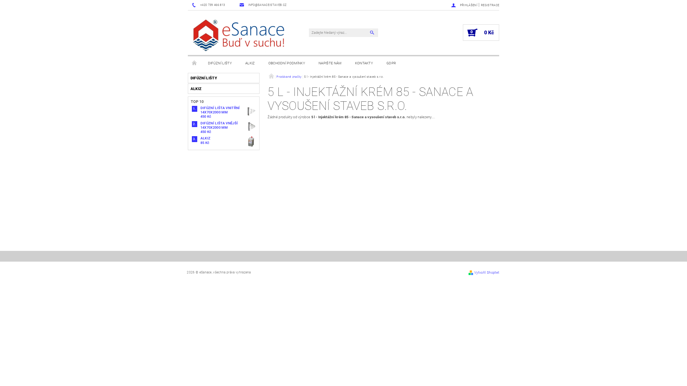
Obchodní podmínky (286, 63)
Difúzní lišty (220, 63)
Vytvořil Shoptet (486, 272)
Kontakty (364, 63)
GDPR (391, 63)
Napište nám (330, 63)
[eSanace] (240, 35)
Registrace (490, 5)
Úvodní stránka (194, 63)
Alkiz (250, 63)
